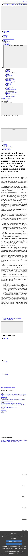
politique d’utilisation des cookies (12, 551)
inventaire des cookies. (14, 553)
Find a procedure (4, 101)
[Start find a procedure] (12, 109)
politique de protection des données (12, 549)
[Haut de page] (12, 327)
